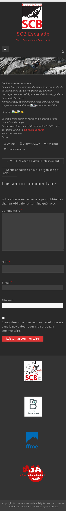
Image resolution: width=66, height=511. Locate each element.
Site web (8, 300)
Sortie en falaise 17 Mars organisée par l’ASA (30, 171)
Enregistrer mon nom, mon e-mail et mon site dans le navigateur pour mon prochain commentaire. (33, 327)
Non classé (52, 143)
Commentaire (12, 211)
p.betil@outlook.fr (34, 129)
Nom (6, 262)
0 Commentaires (16, 148)
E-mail (7, 283)
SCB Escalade (33, 34)
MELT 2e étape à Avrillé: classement (32, 161)
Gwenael (11, 143)
